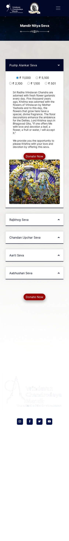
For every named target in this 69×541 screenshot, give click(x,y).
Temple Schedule (13, 341)
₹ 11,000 (26, 78)
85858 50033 (45, 484)
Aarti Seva (16, 255)
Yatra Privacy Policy (41, 346)
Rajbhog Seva (19, 219)
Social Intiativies (14, 336)
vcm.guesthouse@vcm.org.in (36, 536)
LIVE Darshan (50, 336)
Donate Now (34, 156)
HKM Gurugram (33, 336)
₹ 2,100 (18, 83)
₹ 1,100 (36, 83)
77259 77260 (27, 484)
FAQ (61, 336)
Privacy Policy (31, 341)
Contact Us (23, 346)
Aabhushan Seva (20, 273)
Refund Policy (47, 341)
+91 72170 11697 (36, 528)
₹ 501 (53, 83)
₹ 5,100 (45, 78)
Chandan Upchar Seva (24, 237)
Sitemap (42, 352)
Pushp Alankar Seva (23, 65)
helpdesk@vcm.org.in (36, 491)
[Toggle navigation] (58, 8)
